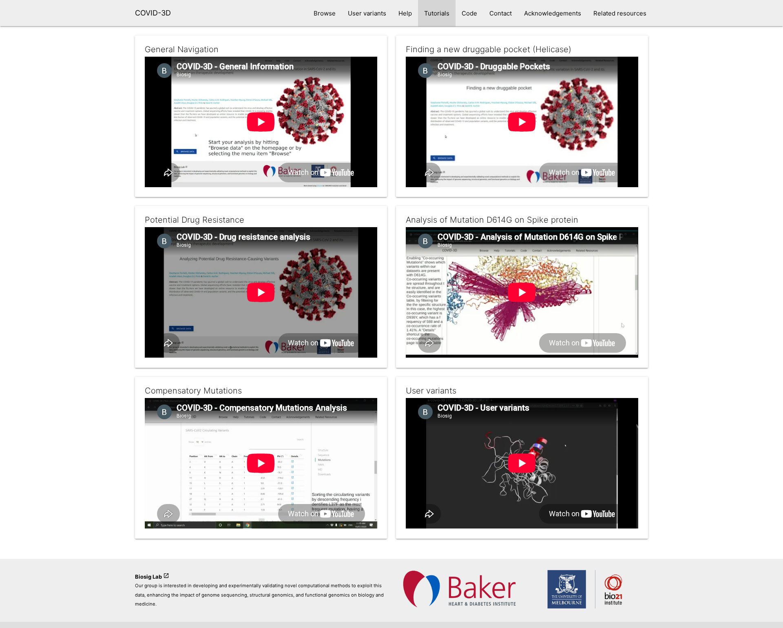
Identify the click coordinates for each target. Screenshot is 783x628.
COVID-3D (153, 13)
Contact (500, 13)
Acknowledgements (552, 13)
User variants (367, 13)
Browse (325, 13)
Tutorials (436, 13)
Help (405, 13)
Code (469, 13)
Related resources (619, 13)
